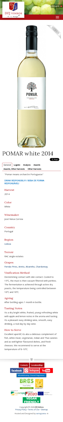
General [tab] (7, 165)
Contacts (24, 365)
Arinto (21, 266)
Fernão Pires (10, 266)
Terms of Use (33, 409)
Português (56, 6)
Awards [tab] (37, 165)
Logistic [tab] (17, 165)
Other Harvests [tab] (34, 169)
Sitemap (44, 409)
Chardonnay (42, 266)
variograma (41, 413)
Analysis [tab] (27, 165)
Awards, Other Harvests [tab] (14, 169)
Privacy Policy (21, 409)
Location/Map (37, 365)
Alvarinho (30, 266)
